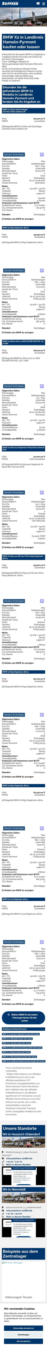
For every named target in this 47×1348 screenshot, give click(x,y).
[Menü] (44, 3)
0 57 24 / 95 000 (14, 1213)
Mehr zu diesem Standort (18, 1164)
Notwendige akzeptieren (23, 1328)
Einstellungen (23, 1335)
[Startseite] (10, 3)
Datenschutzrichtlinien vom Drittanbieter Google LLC (21, 1179)
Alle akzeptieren (23, 1341)
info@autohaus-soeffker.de (19, 1158)
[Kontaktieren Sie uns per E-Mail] (38, 3)
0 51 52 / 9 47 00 (14, 1161)
